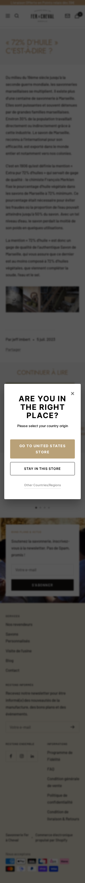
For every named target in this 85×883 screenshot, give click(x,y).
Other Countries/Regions (42, 485)
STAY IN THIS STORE (42, 469)
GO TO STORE (42, 449)
